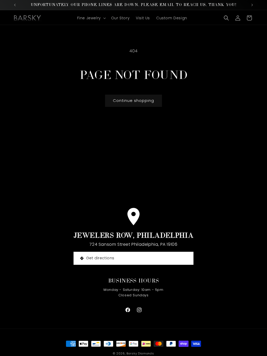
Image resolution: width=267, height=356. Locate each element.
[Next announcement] (252, 5)
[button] (91, 18)
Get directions (100, 258)
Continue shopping (133, 100)
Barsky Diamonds (140, 353)
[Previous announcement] (15, 5)
